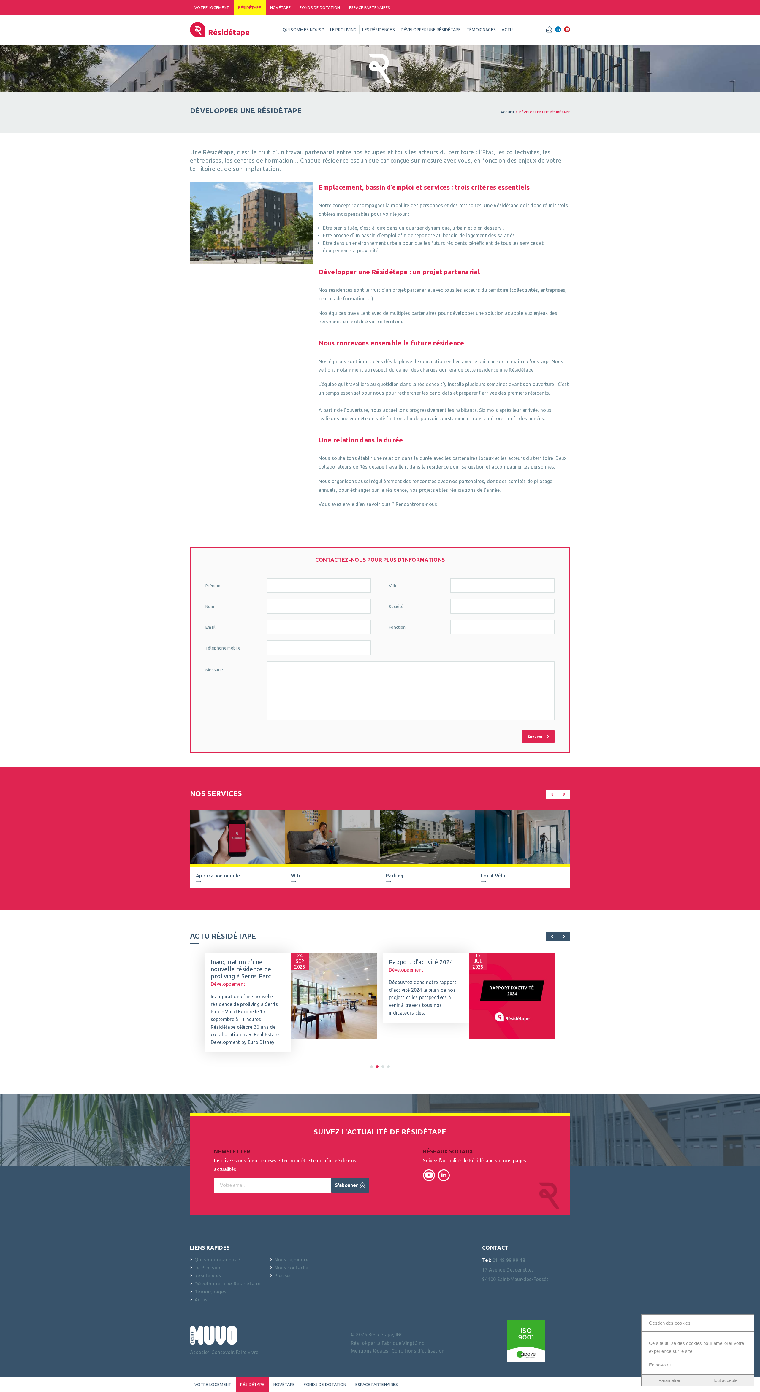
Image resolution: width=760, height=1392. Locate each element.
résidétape (249, 7)
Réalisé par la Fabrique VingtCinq (388, 1343)
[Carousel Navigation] (558, 795)
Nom (209, 606)
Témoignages (210, 1291)
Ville (393, 585)
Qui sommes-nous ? (217, 1259)
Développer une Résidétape (544, 112)
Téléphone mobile (222, 648)
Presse (282, 1275)
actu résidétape (223, 936)
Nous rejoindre (291, 1259)
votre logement (211, 7)
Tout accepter (726, 1380)
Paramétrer (669, 1380)
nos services (216, 794)
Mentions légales (370, 1350)
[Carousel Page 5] (382, 1066)
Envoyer (535, 736)
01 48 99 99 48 (509, 1260)
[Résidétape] (219, 30)
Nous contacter (292, 1267)
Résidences (207, 1275)
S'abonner (346, 1185)
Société (396, 606)
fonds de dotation (320, 7)
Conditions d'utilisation (418, 1350)
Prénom (212, 585)
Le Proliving (208, 1267)
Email (210, 627)
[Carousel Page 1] (371, 1066)
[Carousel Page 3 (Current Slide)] (377, 1066)
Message (214, 669)
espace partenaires (369, 7)
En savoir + (660, 1365)
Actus (201, 1299)
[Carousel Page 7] (388, 1066)
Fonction (397, 627)
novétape (280, 7)
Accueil (508, 112)
